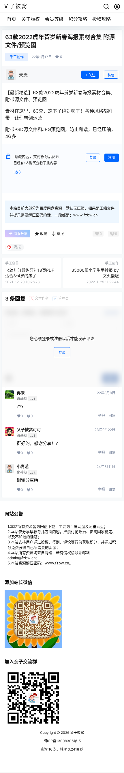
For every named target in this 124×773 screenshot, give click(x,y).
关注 (92, 75)
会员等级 (54, 19)
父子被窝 (76, 732)
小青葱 (23, 466)
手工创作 (17, 57)
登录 (92, 157)
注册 (111, 157)
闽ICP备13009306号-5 (62, 741)
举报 (101, 415)
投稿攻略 (101, 19)
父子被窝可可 (29, 430)
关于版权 (30, 19)
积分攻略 (78, 19)
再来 (21, 393)
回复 (111, 415)
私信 (111, 75)
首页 (11, 19)
